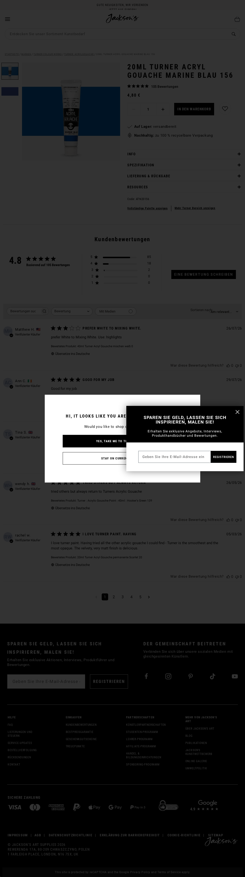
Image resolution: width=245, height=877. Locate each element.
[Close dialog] (237, 412)
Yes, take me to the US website (122, 441)
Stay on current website (122, 458)
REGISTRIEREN (223, 457)
